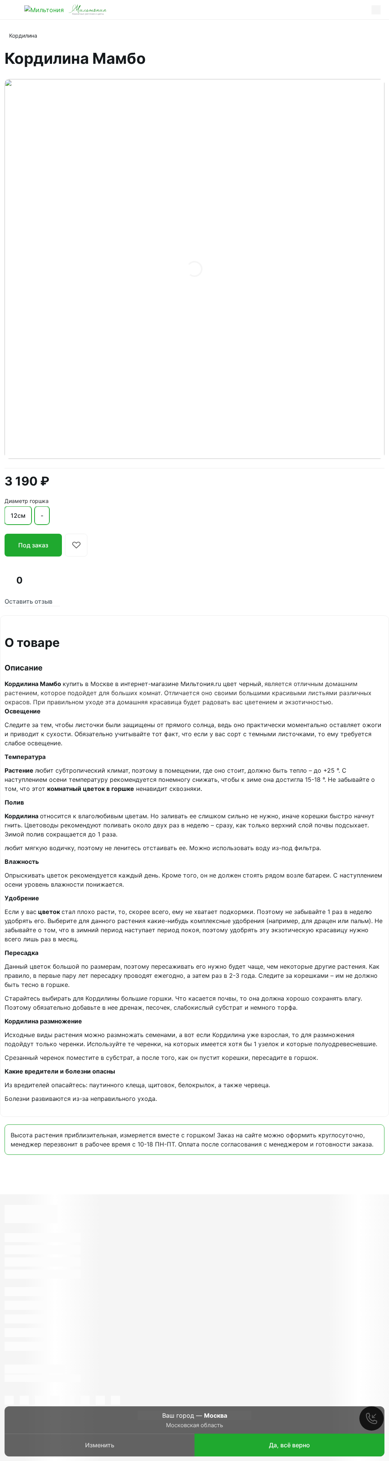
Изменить (99, 1445)
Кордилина (23, 35)
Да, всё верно (289, 1445)
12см (18, 515)
